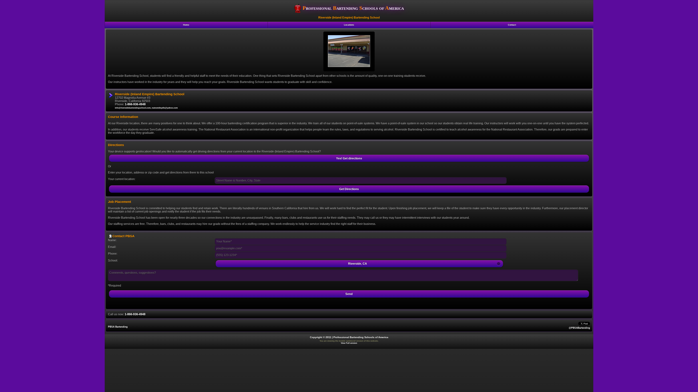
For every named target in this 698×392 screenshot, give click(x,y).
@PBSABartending (579, 327)
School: (113, 260)
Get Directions (349, 188)
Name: (112, 240)
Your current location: (121, 179)
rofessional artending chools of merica (353, 8)
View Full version (349, 343)
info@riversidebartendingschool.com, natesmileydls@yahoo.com (146, 108)
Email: (112, 246)
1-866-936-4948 (135, 104)
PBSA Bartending (118, 326)
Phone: (112, 253)
